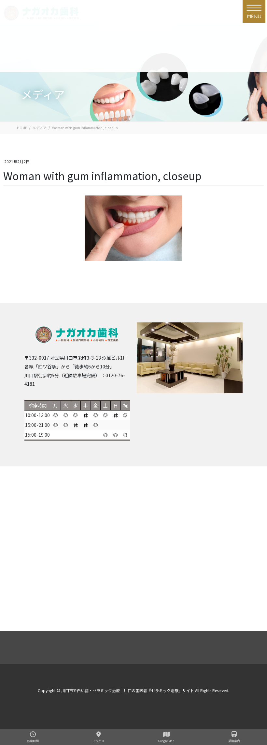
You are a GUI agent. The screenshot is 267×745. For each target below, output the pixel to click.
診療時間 (33, 741)
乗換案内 (234, 741)
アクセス (99, 741)
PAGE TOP (253, 697)
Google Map (166, 741)
